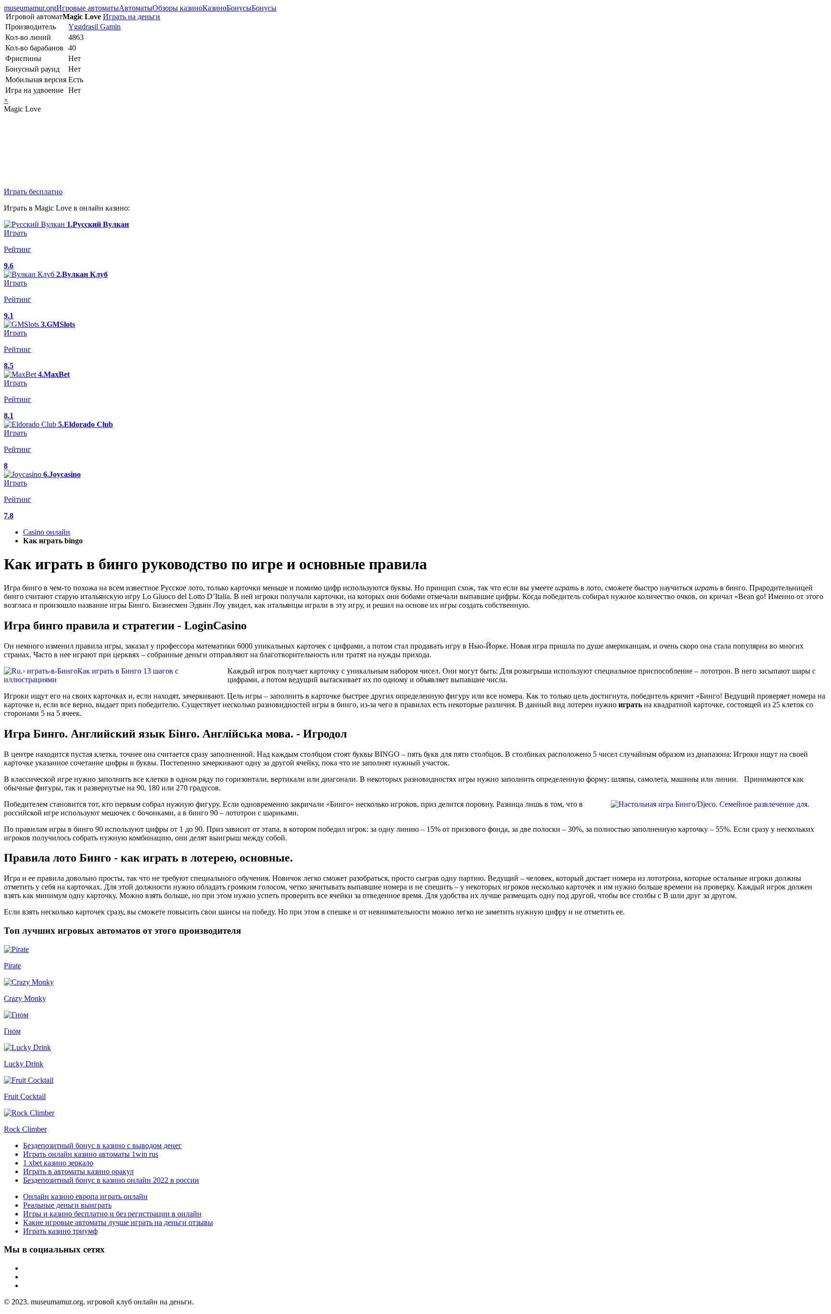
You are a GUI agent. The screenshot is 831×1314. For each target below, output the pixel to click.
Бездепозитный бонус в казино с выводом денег (102, 1145)
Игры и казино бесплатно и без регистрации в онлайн (112, 1214)
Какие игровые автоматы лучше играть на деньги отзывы (118, 1222)
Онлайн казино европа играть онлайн (85, 1196)
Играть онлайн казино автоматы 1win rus (90, 1154)
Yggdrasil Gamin (94, 27)
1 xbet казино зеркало (58, 1163)
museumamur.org (30, 8)
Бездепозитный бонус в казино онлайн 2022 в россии (111, 1180)
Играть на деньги (131, 17)
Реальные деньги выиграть (67, 1205)
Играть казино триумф (60, 1231)
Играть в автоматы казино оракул (78, 1171)
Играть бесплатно (33, 192)
